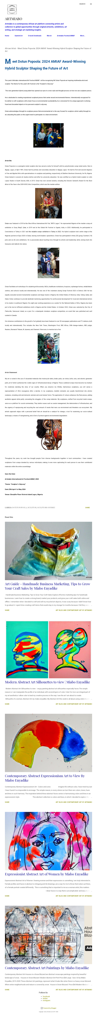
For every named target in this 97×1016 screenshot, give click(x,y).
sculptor (32, 507)
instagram (46, 1000)
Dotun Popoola (19, 507)
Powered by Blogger (49, 1008)
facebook (46, 996)
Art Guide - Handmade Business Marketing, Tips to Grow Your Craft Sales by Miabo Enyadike (47, 586)
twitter (45, 998)
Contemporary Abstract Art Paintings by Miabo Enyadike (47, 967)
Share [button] (87, 508)
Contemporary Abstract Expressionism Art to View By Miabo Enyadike (45, 777)
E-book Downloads (34, 36)
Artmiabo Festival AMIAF (66, 36)
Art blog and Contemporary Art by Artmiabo (74, 610)
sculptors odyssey (46, 507)
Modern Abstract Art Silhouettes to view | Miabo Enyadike (47, 682)
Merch (49, 36)
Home (7, 36)
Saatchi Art (19, 36)
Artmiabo (13, 18)
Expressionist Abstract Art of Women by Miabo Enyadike (46, 874)
